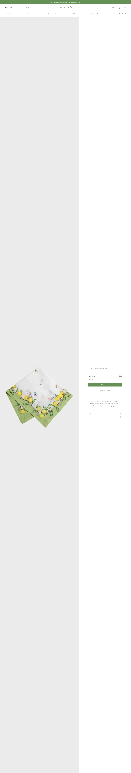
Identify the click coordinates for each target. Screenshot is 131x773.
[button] (24, 7)
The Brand (122, 14)
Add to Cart (105, 385)
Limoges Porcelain (97, 14)
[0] (119, 7)
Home (30, 14)
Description (91, 398)
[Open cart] (125, 7)
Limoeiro (101, 368)
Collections (8, 14)
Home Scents (52, 14)
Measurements (92, 417)
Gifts (74, 14)
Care (89, 413)
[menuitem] (8, 14)
